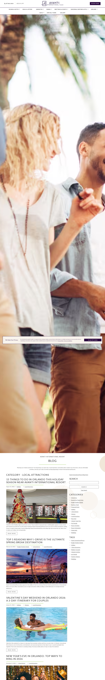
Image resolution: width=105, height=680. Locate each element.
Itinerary (27, 605)
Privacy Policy (61, 340)
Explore (93, 9)
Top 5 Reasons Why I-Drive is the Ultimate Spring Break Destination (35, 541)
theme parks (74, 530)
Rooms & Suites (14, 9)
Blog (41, 12)
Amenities (39, 9)
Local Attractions (29, 486)
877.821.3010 (9, 3)
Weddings (73, 532)
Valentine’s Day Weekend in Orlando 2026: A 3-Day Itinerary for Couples (36, 599)
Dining (48, 9)
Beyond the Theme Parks (77, 500)
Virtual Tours (51, 12)
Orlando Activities (75, 552)
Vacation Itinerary (75, 556)
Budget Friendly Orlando (23, 546)
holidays (73, 545)
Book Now (95, 3)
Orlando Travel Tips (76, 521)
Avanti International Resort (77, 540)
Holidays (19, 486)
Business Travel (75, 504)
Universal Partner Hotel (79, 9)
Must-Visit (73, 518)
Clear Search (84, 490)
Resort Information (76, 528)
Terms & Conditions (68, 340)
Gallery (62, 12)
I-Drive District (36, 546)
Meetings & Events (61, 9)
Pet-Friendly (74, 523)
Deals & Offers (27, 9)
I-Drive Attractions (75, 547)
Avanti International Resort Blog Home (78, 474)
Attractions (74, 497)
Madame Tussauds (75, 549)
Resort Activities (75, 525)
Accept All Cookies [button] (93, 340)
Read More (12, 534)
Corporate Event (75, 507)
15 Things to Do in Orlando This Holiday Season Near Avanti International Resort (36, 481)
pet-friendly (74, 554)
